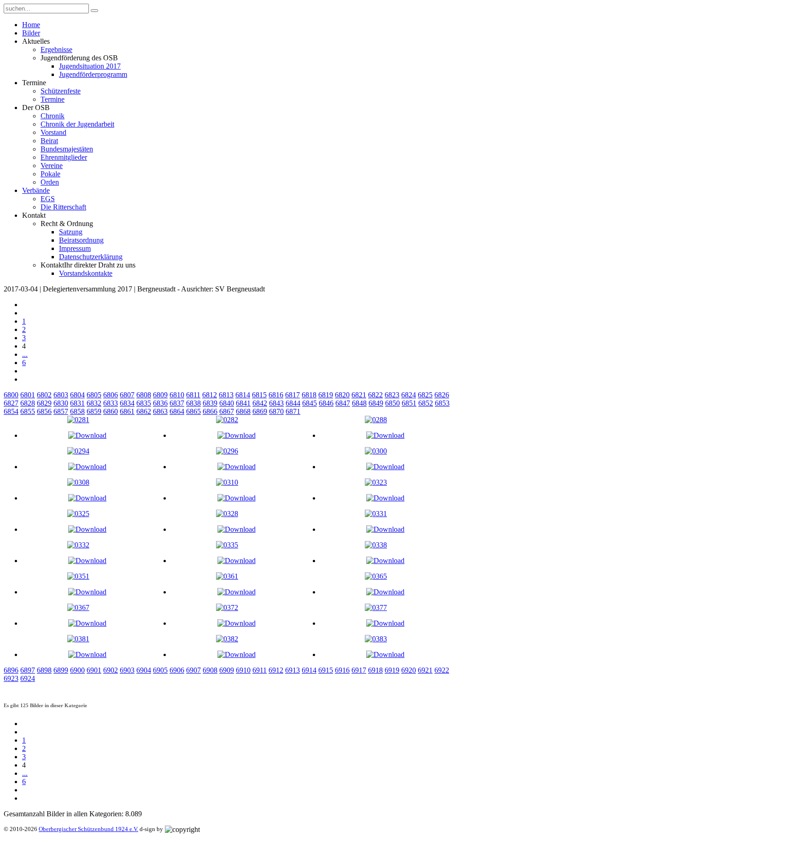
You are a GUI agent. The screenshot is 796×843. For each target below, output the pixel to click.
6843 (276, 403)
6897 (27, 670)
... (25, 354)
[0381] (78, 639)
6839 (210, 403)
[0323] (376, 482)
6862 (143, 411)
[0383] (376, 639)
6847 (342, 403)
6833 (110, 403)
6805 (94, 395)
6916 (342, 670)
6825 (425, 395)
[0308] (78, 482)
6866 (210, 411)
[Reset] (94, 10)
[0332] (78, 545)
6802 (44, 395)
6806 (110, 395)
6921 (425, 670)
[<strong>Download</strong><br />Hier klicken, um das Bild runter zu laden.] (87, 435)
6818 (309, 395)
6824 (408, 395)
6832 (94, 403)
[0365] (376, 576)
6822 (375, 395)
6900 (77, 670)
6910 (243, 670)
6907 (193, 670)
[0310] (226, 482)
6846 (326, 403)
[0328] (226, 514)
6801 (27, 395)
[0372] (226, 608)
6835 (143, 403)
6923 (11, 678)
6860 (110, 411)
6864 (177, 411)
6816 (276, 395)
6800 (11, 395)
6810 (177, 395)
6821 (358, 395)
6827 (11, 403)
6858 (77, 411)
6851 (409, 403)
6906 (177, 670)
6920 (408, 670)
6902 (110, 670)
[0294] (78, 451)
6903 (127, 670)
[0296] (226, 451)
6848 (359, 403)
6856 (44, 411)
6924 (27, 678)
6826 (441, 395)
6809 (160, 395)
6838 (193, 403)
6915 (325, 670)
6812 (209, 395)
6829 (44, 403)
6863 (160, 411)
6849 (376, 403)
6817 (292, 395)
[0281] (78, 420)
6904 (143, 670)
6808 (143, 395)
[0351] (78, 576)
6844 (293, 403)
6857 (60, 411)
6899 (60, 670)
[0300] (376, 451)
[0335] (226, 545)
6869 (259, 411)
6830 (60, 403)
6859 (94, 411)
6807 (127, 395)
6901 (94, 670)
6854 (11, 411)
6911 (259, 670)
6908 (210, 670)
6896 (11, 670)
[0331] (376, 514)
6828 (27, 403)
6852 (425, 403)
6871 (293, 411)
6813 (226, 395)
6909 (226, 670)
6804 (77, 395)
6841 (243, 403)
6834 (127, 403)
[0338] (376, 545)
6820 (342, 395)
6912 (276, 670)
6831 (77, 403)
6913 (292, 670)
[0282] (226, 420)
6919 (392, 670)
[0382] (226, 639)
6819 (325, 395)
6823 (392, 395)
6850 (392, 403)
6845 (309, 403)
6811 (193, 395)
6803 (60, 395)
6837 (177, 403)
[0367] (78, 608)
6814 (242, 395)
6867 (226, 411)
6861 (127, 411)
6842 (259, 403)
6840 (226, 403)
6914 (309, 670)
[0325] (78, 514)
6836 (160, 403)
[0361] (226, 576)
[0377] (376, 608)
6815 (259, 395)
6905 (160, 670)
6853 (442, 403)
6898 (44, 670)
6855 (27, 411)
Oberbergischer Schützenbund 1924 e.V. (88, 829)
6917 (358, 670)
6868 (243, 411)
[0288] (376, 420)
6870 (276, 411)
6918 (375, 670)
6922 (441, 670)
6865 (193, 411)
